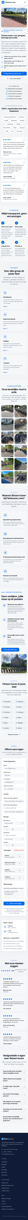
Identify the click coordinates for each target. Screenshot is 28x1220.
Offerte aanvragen (15, 903)
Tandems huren (5, 1190)
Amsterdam (4, 1161)
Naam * (6, 765)
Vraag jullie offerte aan (10, 649)
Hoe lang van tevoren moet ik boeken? (12, 1110)
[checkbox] (4, 808)
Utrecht (3, 1167)
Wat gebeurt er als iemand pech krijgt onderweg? (11, 1102)
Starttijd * (6, 826)
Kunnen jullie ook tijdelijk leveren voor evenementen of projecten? (12, 1118)
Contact (3, 1201)
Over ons (4, 1203)
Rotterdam (4, 1164)
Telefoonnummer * (9, 786)
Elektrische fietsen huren (8, 1185)
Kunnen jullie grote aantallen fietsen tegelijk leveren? (12, 1072)
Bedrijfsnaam (7, 772)
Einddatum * (7, 832)
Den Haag (4, 1169)
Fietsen (7, 855)
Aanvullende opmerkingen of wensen (13, 888)
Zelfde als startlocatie (10, 808)
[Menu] (25, 2)
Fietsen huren (5, 1182)
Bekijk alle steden (13, 734)
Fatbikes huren (5, 1188)
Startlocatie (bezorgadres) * (11, 798)
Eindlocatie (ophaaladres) (10, 805)
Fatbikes (7, 870)
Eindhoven (4, 1172)
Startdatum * (7, 820)
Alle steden (4, 1175)
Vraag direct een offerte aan (13, 73)
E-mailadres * (7, 779)
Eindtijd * (6, 842)
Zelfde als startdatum (10, 835)
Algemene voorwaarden (8, 1209)
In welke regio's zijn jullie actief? (11, 1087)
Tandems (7, 877)
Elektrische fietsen (10, 862)
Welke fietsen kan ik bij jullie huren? (12, 1080)
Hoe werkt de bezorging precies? (11, 1095)
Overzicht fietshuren (7, 1206)
